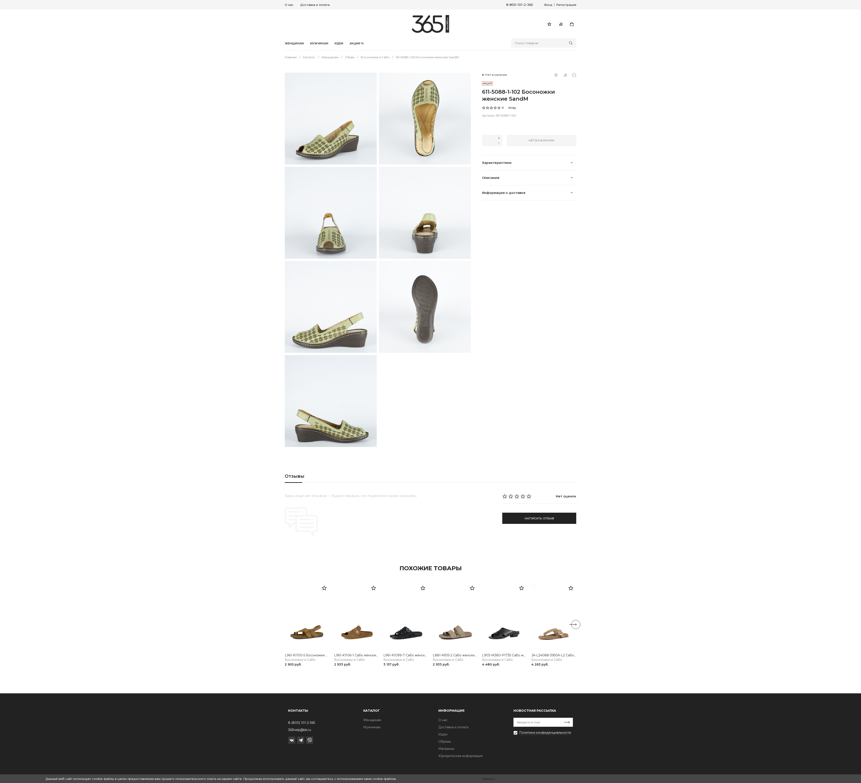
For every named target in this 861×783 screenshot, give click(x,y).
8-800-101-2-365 (519, 5)
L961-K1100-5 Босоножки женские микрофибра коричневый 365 (307, 655)
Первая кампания (528, 739)
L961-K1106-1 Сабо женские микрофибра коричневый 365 (356, 655)
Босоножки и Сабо (300, 660)
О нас (289, 5)
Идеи (442, 734)
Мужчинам (319, 43)
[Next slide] (575, 624)
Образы (444, 742)
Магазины (446, 749)
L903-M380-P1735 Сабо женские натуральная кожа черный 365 (504, 655)
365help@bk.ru (299, 730)
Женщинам (294, 43)
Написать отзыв (539, 518)
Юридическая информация (460, 756)
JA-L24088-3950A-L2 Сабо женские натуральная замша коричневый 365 (553, 655)
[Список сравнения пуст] (560, 24)
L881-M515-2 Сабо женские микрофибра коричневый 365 (455, 655)
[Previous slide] (285, 624)
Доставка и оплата (315, 5)
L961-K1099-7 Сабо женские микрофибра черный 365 (405, 655)
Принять (488, 778)
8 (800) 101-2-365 (301, 723)
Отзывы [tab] (294, 476)
